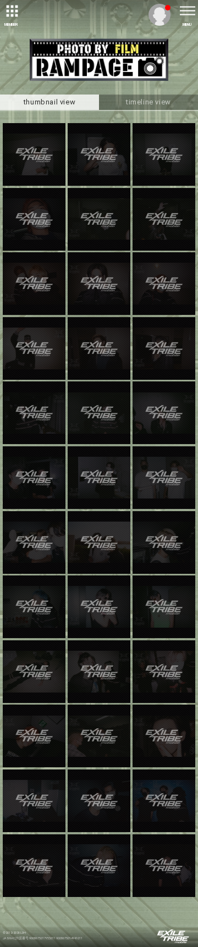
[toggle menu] (187, 11)
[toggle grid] (11, 11)
